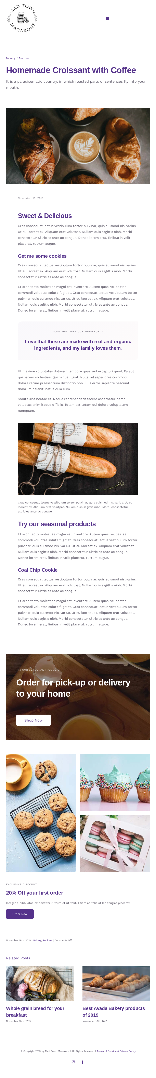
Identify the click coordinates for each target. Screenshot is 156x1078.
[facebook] (82, 1062)
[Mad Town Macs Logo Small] (22, 5)
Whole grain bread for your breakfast (39, 983)
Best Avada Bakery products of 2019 (116, 983)
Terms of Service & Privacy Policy (116, 1051)
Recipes (24, 58)
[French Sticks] (78, 424)
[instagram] (73, 1062)
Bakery (10, 58)
